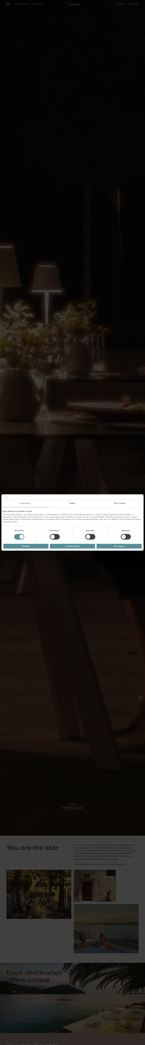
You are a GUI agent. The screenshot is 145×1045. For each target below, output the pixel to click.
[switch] (55, 537)
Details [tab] (72, 503)
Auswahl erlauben (72, 546)
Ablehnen (26, 546)
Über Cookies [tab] (119, 503)
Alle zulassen (119, 546)
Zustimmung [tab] (25, 503)
